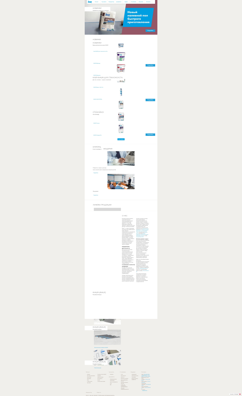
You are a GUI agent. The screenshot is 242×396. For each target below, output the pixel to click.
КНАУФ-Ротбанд (146, 228)
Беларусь (111, 374)
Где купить (104, 1)
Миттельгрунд (141, 235)
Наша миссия (123, 375)
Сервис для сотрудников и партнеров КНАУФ (124, 385)
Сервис (126, 1)
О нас (122, 374)
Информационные (113, 379)
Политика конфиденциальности (125, 389)
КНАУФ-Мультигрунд (144, 234)
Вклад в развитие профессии (135, 379)
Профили (99, 375)
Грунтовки (89, 382)
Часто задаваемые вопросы (124, 380)
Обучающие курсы (135, 375)
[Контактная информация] (238, 10)
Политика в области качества (124, 383)
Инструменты (99, 378)
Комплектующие (100, 377)
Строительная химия (101, 381)
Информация (134, 374)
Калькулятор (111, 1)
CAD (111, 383)
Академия (141, 1)
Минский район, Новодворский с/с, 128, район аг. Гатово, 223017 (145, 375)
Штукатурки (89, 377)
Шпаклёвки (89, 378)
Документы (118, 1)
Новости (99, 392)
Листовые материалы (91, 375)
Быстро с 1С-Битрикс (234, 394)
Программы (134, 377)
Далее (121, 35)
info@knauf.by (144, 390)
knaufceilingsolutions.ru (144, 268)
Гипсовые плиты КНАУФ (101, 374)
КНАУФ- (137, 235)
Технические (112, 380)
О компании (133, 1)
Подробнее (150, 30)
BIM (110, 384)
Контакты (148, 1)
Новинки (88, 374)
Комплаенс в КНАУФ (124, 378)
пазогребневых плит (140, 236)
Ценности (122, 377)
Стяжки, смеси (89, 381)
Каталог (96, 1)
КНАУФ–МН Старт (139, 231)
